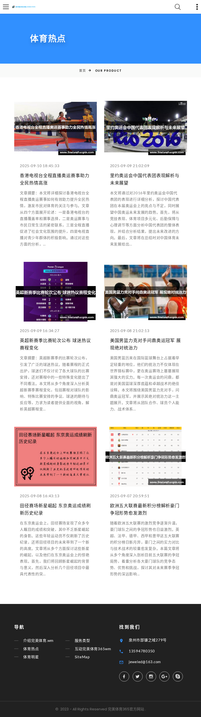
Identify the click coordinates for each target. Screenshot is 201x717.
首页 (82, 71)
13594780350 (142, 651)
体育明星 (31, 657)
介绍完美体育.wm (38, 640)
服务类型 (82, 640)
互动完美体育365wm (93, 649)
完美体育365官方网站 (126, 709)
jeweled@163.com (145, 661)
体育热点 (31, 649)
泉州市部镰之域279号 (148, 640)
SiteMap (82, 657)
